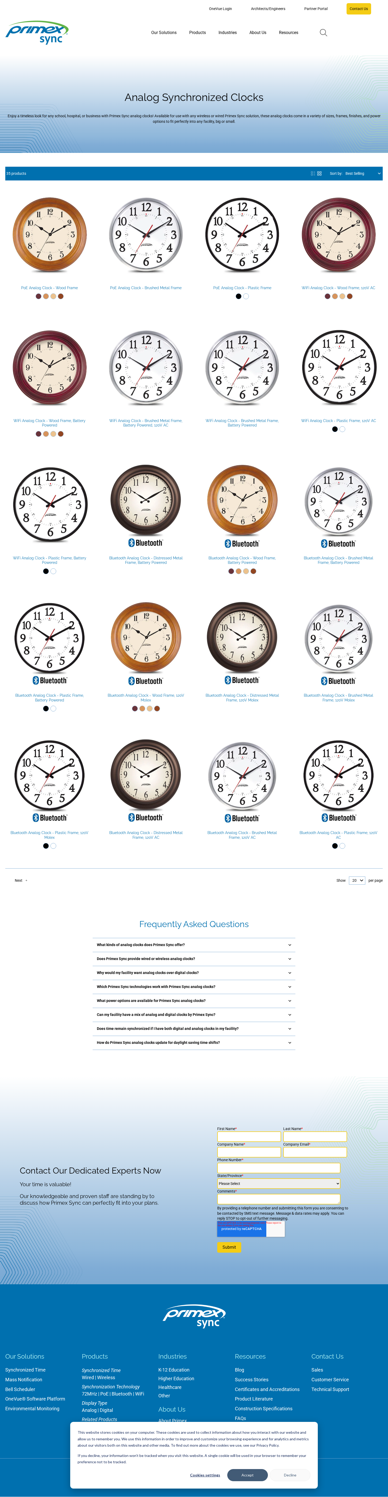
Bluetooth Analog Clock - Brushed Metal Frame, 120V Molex (338, 697)
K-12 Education (174, 1370)
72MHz (89, 1394)
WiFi (139, 1394)
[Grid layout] (319, 173)
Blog (239, 1370)
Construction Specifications (263, 1408)
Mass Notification (23, 1379)
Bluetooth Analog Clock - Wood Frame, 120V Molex (146, 697)
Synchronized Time (25, 1370)
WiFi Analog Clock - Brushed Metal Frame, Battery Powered (242, 423)
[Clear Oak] (53, 296)
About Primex (172, 1420)
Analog (89, 1410)
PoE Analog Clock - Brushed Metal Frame (146, 288)
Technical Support (330, 1389)
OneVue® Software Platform (35, 1399)
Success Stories (251, 1379)
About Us (172, 1409)
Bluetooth (122, 1394)
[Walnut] (61, 296)
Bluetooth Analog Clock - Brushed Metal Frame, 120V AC (242, 835)
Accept (248, 1475)
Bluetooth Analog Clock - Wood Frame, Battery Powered (242, 560)
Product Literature (254, 1399)
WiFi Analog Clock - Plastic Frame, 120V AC (338, 421)
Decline (290, 1475)
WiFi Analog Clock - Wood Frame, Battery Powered (49, 423)
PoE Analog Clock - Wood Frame (49, 288)
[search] (323, 32)
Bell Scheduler (20, 1389)
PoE (104, 1394)
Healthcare (170, 1387)
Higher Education (176, 1378)
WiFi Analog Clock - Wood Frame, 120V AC (338, 288)
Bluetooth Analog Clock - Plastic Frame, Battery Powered (49, 697)
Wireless (106, 1377)
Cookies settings (205, 1475)
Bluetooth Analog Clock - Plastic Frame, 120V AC (338, 835)
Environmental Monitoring (32, 1408)
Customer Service (330, 1379)
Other (164, 1395)
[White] (246, 296)
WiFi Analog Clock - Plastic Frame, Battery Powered (49, 560)
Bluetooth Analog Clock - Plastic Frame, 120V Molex (49, 835)
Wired (88, 1377)
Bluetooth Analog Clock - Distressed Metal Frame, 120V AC (146, 835)
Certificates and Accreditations (267, 1389)
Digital (106, 1410)
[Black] (239, 296)
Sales (317, 1370)
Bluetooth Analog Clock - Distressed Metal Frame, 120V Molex (242, 697)
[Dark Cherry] (38, 296)
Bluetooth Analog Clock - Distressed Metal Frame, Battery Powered (146, 560)
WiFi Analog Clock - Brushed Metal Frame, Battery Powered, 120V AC (145, 423)
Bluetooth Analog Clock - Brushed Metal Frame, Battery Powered (338, 560)
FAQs (240, 1418)
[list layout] (313, 173)
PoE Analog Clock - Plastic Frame (242, 288)
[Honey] (46, 296)
